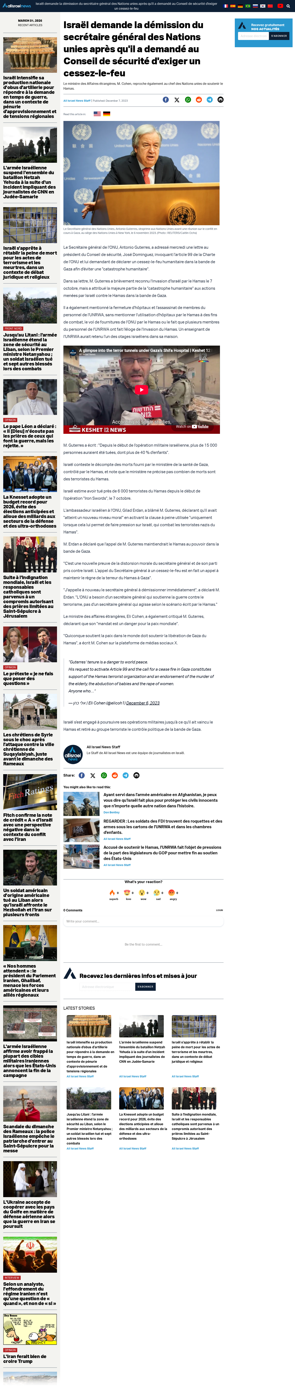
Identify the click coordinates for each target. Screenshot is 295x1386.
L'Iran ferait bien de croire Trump (24, 1358)
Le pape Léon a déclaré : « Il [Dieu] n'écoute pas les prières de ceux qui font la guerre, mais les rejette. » (29, 435)
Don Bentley (112, 812)
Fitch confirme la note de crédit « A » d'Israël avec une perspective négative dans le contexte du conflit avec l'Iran (28, 827)
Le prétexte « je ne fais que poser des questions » (28, 678)
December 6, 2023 (143, 702)
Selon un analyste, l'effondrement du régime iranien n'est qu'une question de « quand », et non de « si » (29, 1293)
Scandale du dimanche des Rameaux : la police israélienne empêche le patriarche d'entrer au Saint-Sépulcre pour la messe (28, 1138)
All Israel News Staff (77, 100)
